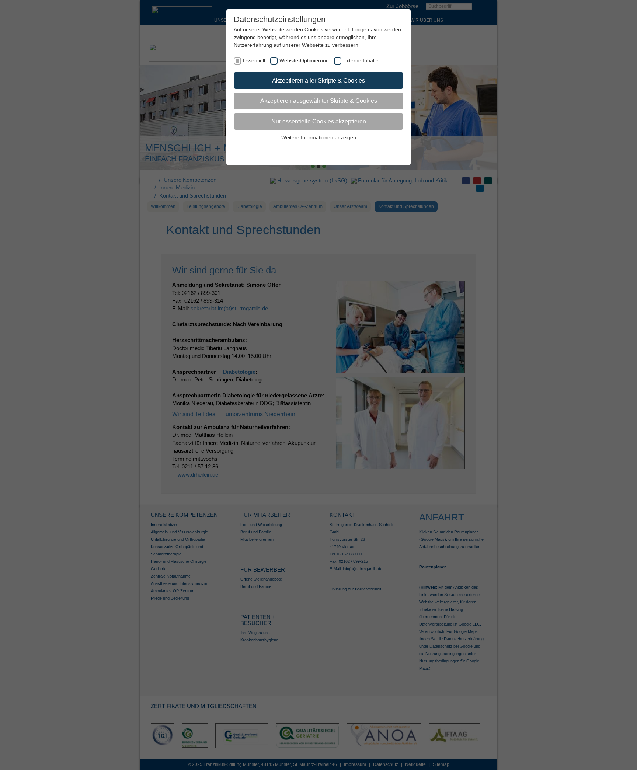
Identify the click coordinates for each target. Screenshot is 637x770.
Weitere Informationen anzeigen (318, 137)
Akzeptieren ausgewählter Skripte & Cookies (318, 101)
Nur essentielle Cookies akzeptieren (318, 121)
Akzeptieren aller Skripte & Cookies (318, 80)
